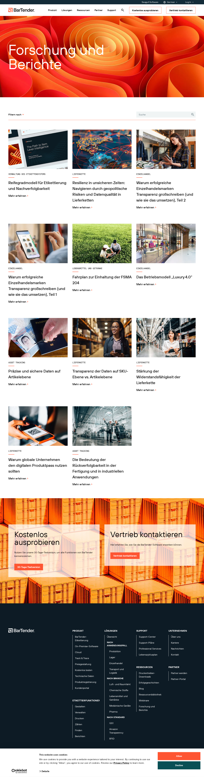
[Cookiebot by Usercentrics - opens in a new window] (19, 771)
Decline (179, 765)
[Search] (122, 10)
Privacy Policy (121, 763)
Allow (179, 756)
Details (45, 771)
